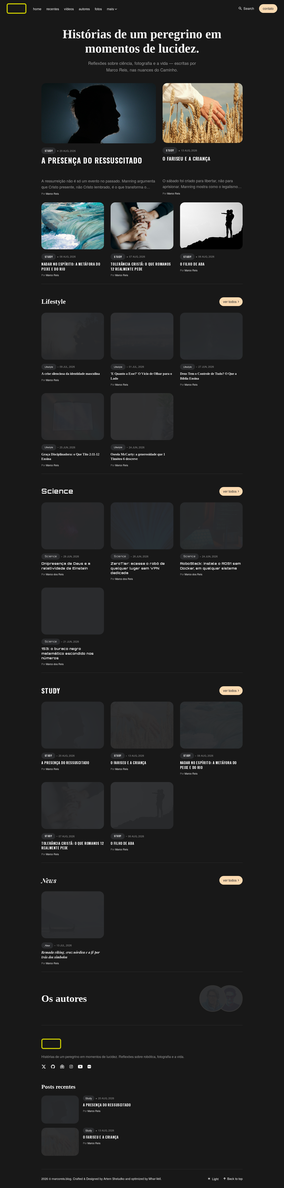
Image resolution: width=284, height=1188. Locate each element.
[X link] (44, 1067)
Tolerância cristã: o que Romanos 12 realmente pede (141, 266)
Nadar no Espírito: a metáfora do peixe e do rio (70, 266)
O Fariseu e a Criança (186, 158)
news (47, 945)
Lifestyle (53, 301)
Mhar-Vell (155, 1179)
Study (50, 690)
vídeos (69, 8)
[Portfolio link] (62, 1067)
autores (84, 8)
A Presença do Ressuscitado (91, 160)
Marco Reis (52, 193)
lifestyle (49, 366)
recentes (52, 8)
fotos (98, 8)
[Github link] (53, 1067)
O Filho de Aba (192, 264)
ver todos (230, 301)
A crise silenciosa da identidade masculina (70, 373)
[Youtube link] (80, 1067)
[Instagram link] (71, 1067)
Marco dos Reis (55, 574)
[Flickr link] (89, 1067)
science (51, 556)
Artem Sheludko (114, 1179)
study (49, 150)
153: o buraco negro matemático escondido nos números (67, 653)
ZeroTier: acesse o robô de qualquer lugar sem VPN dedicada (138, 568)
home (37, 8)
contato (268, 8)
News (48, 880)
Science (57, 491)
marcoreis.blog (61, 1179)
